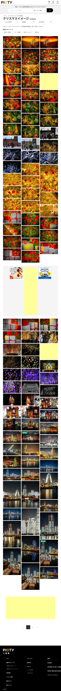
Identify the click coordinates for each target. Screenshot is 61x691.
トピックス (29, 658)
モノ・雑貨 (17, 32)
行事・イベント (28, 32)
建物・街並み (7, 32)
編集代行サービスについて (12, 669)
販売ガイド (9, 681)
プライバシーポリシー (52, 675)
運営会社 (29, 662)
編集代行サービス (10, 662)
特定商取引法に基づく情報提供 (52, 667)
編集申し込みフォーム (11, 665)
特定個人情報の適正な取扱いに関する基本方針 (52, 671)
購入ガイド (9, 685)
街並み (37, 32)
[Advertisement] (49, 81)
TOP (5, 16)
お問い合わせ (30, 673)
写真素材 (8, 673)
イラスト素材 (9, 677)
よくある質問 (30, 669)
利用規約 (49, 663)
